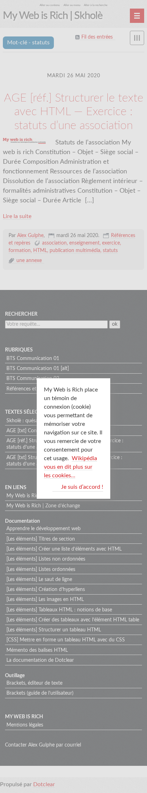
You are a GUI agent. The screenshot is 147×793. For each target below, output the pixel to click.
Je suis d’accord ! (82, 487)
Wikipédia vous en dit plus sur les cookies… (70, 466)
